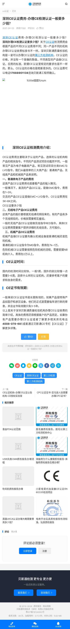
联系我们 (23, 592)
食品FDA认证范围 (11, 429)
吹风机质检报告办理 (12, 488)
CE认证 (50, 41)
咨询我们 (46, 592)
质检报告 (35, 4)
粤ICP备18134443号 (35, 612)
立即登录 (27, 551)
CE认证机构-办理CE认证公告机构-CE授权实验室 (17, 394)
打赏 (43, 336)
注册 (44, 551)
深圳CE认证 (10, 37)
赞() (40, 28)
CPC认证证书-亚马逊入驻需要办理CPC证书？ (52, 394)
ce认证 (5, 11)
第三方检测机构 (44, 55)
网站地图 (47, 606)
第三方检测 (49, 375)
